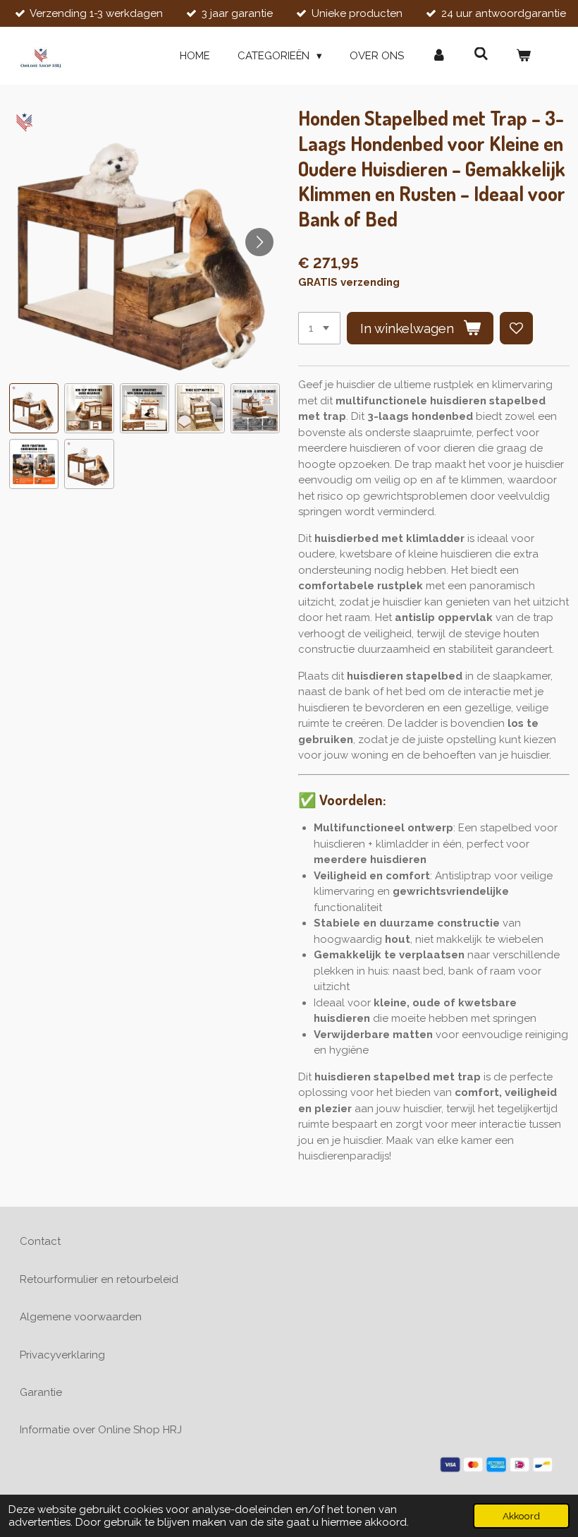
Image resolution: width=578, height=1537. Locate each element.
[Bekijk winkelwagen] (523, 56)
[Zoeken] (481, 54)
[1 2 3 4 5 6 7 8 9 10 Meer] (319, 328)
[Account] (439, 56)
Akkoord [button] (521, 1515)
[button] (34, 408)
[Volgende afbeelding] (259, 242)
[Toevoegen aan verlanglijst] (516, 328)
